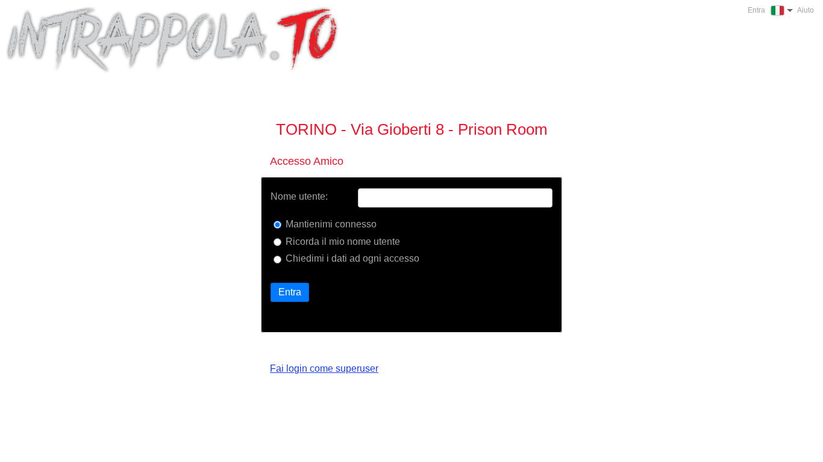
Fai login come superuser (324, 368)
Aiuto (805, 10)
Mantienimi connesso (331, 224)
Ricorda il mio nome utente (343, 242)
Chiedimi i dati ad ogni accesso (352, 258)
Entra (289, 292)
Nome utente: (299, 197)
